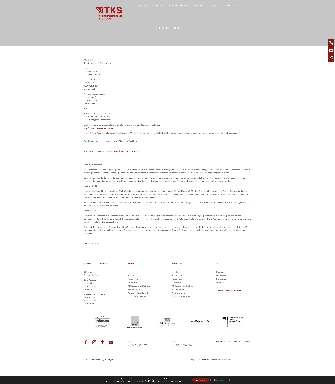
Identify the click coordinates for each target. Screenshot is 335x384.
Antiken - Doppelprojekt (138, 293)
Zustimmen (200, 380)
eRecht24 (94, 243)
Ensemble (142, 5)
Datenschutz (222, 279)
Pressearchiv (198, 5)
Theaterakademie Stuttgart (228, 290)
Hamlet (131, 272)
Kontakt (230, 5)
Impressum (221, 275)
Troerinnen (133, 279)
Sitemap (220, 282)
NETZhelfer (113, 151)
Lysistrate (132, 282)
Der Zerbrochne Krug (137, 296)
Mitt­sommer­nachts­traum (139, 286)
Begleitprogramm (178, 5)
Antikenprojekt (179, 293)
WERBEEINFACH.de (129, 151)
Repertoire (157, 5)
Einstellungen (116, 381)
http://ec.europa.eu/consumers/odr (99, 128)
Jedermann (133, 275)
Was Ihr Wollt (134, 289)
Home (131, 5)
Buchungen (216, 5)
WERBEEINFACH (225, 360)
